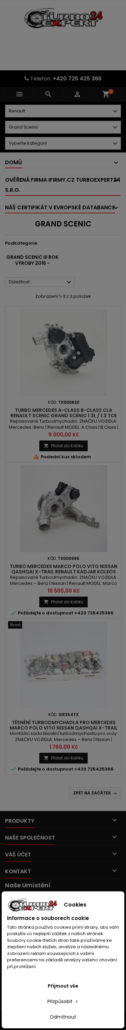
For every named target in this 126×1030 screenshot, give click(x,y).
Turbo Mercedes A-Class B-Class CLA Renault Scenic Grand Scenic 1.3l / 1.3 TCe (63, 413)
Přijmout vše (63, 986)
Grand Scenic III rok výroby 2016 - (32, 260)
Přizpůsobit (60, 1001)
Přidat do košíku (63, 446)
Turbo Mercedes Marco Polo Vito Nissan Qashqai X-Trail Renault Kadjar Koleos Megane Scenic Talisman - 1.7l (63, 571)
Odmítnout (63, 1017)
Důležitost (41, 282)
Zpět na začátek (95, 793)
